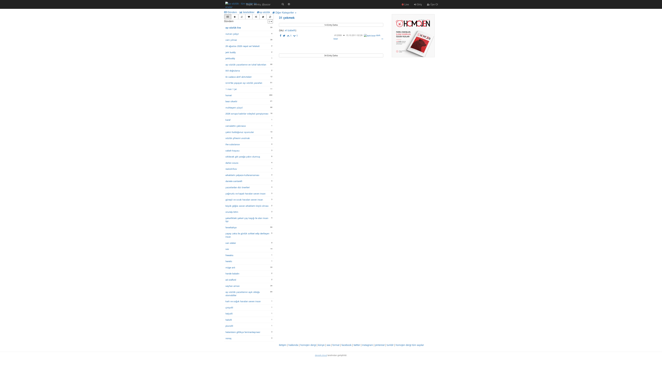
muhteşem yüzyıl (234, 107)
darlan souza (231, 162)
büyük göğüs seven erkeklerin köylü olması (247, 205)
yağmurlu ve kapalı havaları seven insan (245, 193)
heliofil (228, 319)
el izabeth (289, 30)
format (335, 345)
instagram (367, 345)
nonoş (228, 338)
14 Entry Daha (331, 24)
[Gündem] (227, 16)
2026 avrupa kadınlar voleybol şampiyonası (246, 113)
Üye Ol (434, 4)
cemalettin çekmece (235, 125)
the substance (232, 144)
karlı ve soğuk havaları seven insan (243, 301)
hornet (228, 95)
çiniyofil (229, 307)
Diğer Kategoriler (285, 12)
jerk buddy (230, 52)
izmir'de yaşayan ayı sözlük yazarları (243, 82)
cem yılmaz (231, 39)
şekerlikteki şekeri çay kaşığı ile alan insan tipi (246, 220)
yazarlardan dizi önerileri (237, 187)
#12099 (338, 35)
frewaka (229, 255)
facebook (347, 345)
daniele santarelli (233, 181)
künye (321, 345)
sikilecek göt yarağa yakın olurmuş (242, 156)
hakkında (293, 345)
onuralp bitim (231, 211)
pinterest (380, 345)
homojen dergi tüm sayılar (410, 345)
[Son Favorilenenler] (248, 16)
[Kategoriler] (263, 16)
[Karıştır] (255, 16)
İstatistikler (248, 12)
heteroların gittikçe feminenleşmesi (242, 332)
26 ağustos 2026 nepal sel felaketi (242, 46)
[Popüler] (234, 16)
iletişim (282, 345)
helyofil (229, 313)
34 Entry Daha (331, 55)
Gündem (232, 12)
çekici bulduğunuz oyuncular (239, 132)
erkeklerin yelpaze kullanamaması (242, 175)
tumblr (390, 345)
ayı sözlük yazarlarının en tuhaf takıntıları (245, 64)
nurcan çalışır (232, 33)
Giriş (419, 4)
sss (328, 345)
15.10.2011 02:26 (354, 35)
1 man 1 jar (231, 89)
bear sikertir (231, 101)
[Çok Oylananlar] (241, 16)
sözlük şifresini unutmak (237, 138)
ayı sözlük (264, 12)
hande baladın (232, 273)
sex (227, 249)
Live (406, 4)
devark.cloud (321, 355)
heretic (228, 261)
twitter (357, 345)
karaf (227, 119)
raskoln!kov (231, 168)
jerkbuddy (230, 58)
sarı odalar (230, 243)
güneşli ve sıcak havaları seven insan (244, 199)
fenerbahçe (231, 227)
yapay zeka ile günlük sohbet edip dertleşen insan (247, 235)
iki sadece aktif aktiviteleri (238, 76)
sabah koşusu (232, 150)
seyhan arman (232, 286)
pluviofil (229, 325)
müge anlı (230, 267)
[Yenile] (270, 16)
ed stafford (230, 279)
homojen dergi (308, 345)
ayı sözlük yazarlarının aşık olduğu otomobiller (242, 293)
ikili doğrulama (232, 70)
